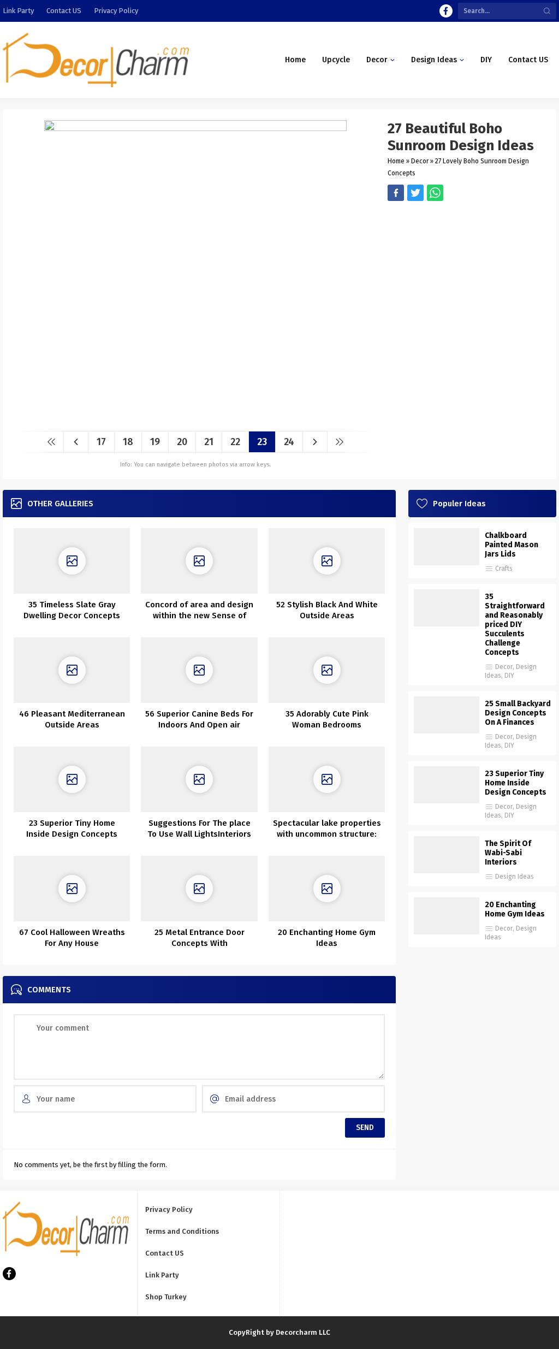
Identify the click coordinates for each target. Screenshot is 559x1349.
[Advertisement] (466, 277)
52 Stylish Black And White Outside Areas (327, 610)
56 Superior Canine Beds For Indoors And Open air (199, 719)
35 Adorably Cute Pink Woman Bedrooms (327, 719)
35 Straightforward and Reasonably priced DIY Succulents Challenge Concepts (515, 624)
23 (262, 442)
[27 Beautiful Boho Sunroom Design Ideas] (195, 419)
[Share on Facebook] (396, 193)
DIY (509, 675)
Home (396, 161)
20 (182, 442)
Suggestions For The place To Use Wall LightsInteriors (199, 828)
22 (235, 442)
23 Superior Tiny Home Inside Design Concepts (71, 828)
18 (128, 442)
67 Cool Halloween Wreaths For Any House (72, 937)
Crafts (504, 568)
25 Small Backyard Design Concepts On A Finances (518, 713)
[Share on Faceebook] (415, 193)
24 (289, 442)
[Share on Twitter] (435, 193)
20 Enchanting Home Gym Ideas (327, 937)
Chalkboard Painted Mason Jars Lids (511, 545)
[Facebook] (446, 10)
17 (101, 442)
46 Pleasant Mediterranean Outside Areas (72, 719)
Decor (420, 161)
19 (155, 442)
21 (208, 442)
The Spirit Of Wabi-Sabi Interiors (508, 853)
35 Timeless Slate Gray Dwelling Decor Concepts (71, 610)
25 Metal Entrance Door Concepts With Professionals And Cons (199, 943)
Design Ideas (514, 876)
